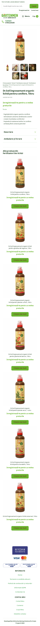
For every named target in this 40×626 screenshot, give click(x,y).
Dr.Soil (13, 83)
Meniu (27, 16)
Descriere (8, 132)
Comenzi (20, 605)
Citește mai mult (20, 206)
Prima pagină (7, 83)
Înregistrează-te (24, 10)
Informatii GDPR (20, 587)
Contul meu (34, 10)
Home (20, 575)
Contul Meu (20, 601)
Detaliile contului (20, 614)
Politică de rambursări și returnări (20, 583)
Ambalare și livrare (13, 139)
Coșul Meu (20, 609)
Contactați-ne (20, 592)
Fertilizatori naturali (22, 83)
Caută (34, 6)
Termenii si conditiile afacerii (20, 579)
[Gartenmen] (10, 16)
